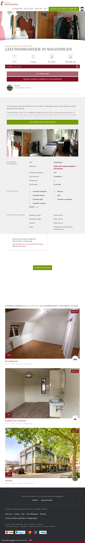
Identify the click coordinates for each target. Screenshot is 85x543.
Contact (17, 514)
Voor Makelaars (32, 514)
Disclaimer (24, 526)
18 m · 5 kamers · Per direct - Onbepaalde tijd (19, 483)
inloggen (28, 9)
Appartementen (46, 500)
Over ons (8, 514)
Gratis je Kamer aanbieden (64, 9)
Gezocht (38, 9)
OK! (30, 540)
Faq (23, 514)
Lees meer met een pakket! (42, 122)
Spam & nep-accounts (35, 526)
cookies (12, 540)
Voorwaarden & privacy (12, 526)
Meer (32, 207)
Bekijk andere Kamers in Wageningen (42, 79)
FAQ (45, 9)
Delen (75, 312)
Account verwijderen (49, 526)
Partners (43, 514)
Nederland (40, 524)
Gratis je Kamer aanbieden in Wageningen (21, 518)
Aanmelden (17, 9)
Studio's (35, 500)
